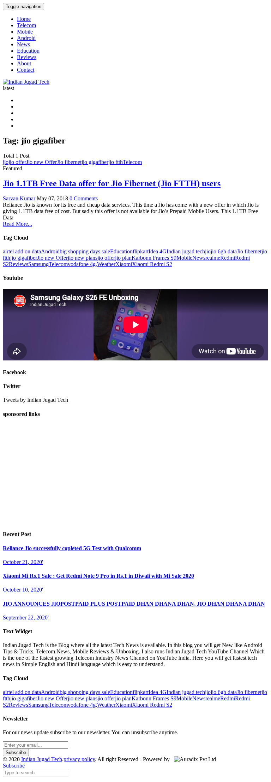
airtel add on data (22, 251)
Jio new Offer (41, 162)
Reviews (26, 57)
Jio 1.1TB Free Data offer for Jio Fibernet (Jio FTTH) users (112, 183)
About (24, 63)
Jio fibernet (69, 162)
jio (5, 162)
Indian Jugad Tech (41, 759)
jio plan (123, 258)
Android (26, 38)
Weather (106, 264)
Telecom (26, 25)
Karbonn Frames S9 (154, 258)
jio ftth (115, 162)
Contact (25, 70)
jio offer (17, 162)
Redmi (227, 258)
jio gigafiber (95, 162)
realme (212, 258)
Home (24, 19)
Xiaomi (123, 264)
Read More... (17, 224)
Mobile (25, 32)
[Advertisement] (135, 474)
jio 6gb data (224, 251)
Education (28, 51)
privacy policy (79, 759)
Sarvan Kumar (19, 198)
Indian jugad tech (186, 251)
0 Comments (84, 198)
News (23, 44)
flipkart (141, 251)
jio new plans (82, 258)
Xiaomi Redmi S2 (152, 264)
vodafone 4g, (82, 264)
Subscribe (14, 766)
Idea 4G (158, 251)
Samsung (38, 264)
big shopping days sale (85, 251)
